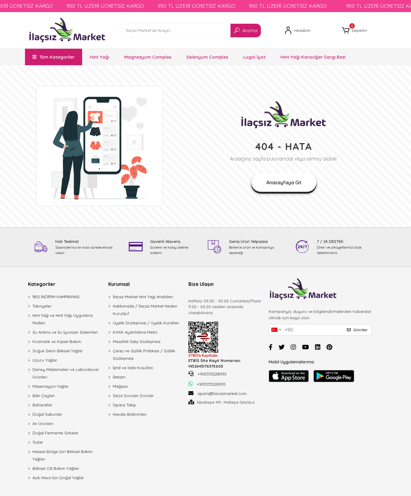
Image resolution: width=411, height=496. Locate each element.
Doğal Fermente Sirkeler (55, 432)
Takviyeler (41, 306)
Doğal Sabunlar (47, 414)
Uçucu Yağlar (44, 360)
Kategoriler (41, 284)
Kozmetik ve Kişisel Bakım (56, 341)
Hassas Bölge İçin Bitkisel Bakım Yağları (62, 455)
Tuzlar (37, 442)
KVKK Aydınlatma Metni (135, 332)
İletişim (119, 377)
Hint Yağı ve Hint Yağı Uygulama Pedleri (62, 319)
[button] (354, 30)
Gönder (360, 329)
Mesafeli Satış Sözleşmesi (136, 341)
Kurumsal (119, 284)
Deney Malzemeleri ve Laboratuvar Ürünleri (65, 373)
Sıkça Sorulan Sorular (133, 395)
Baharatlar (42, 405)
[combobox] (276, 329)
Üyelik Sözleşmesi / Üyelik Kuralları (146, 322)
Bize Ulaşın (201, 284)
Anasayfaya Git (283, 182)
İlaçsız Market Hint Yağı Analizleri (143, 296)
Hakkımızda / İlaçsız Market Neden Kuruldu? (145, 310)
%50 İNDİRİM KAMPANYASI (55, 296)
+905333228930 (211, 374)
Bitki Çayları (43, 395)
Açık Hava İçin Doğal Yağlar (58, 477)
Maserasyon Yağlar (50, 386)
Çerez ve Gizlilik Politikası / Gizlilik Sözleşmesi (144, 354)
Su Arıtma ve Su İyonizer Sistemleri (65, 332)
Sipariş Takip (124, 405)
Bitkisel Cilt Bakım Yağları (55, 468)
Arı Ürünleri (42, 423)
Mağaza (120, 386)
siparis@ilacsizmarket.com (222, 393)
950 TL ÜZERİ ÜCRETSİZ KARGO (105, 6)
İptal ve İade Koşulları (133, 367)
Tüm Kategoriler (57, 57)
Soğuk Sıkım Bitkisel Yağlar (57, 350)
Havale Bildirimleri (130, 414)
